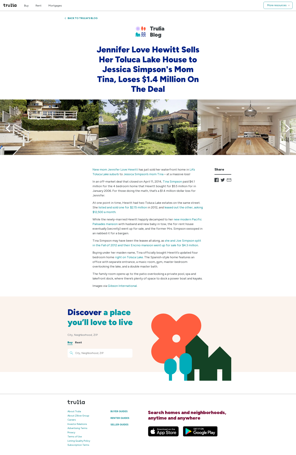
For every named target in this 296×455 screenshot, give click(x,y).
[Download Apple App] (163, 431)
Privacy (71, 432)
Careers (71, 419)
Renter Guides (119, 418)
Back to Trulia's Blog (82, 18)
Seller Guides (119, 424)
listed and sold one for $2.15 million (122, 207)
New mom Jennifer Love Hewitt (115, 169)
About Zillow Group (78, 415)
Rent (38, 5)
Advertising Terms (77, 428)
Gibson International (122, 286)
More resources (277, 5)
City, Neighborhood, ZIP (82, 334)
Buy (26, 5)
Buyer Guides (119, 411)
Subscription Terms (78, 445)
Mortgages (55, 5)
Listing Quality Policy (78, 440)
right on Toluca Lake (129, 257)
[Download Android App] (200, 431)
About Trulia (74, 411)
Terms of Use (74, 436)
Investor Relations (77, 424)
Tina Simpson (172, 181)
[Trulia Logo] (9, 5)
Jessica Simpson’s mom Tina (143, 174)
